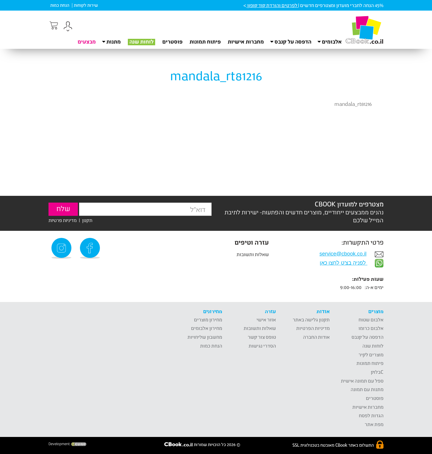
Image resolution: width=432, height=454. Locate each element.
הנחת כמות (59, 5)
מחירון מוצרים (208, 319)
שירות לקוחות (86, 5)
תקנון (87, 220)
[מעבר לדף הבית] (364, 30)
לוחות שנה (141, 41)
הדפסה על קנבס (367, 337)
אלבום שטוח (371, 319)
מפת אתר (374, 424)
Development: (59, 444)
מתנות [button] (113, 41)
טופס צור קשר (262, 337)
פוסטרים (172, 41)
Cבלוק (377, 372)
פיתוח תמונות (205, 41)
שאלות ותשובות (253, 254)
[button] (68, 27)
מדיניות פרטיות (62, 220)
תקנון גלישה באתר (311, 319)
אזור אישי (266, 319)
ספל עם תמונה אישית (362, 381)
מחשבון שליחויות (204, 337)
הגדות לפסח (371, 415)
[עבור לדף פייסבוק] (91, 248)
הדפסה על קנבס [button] (292, 41)
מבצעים (87, 41)
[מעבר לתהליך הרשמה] (53, 25)
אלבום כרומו (371, 328)
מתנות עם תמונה (367, 389)
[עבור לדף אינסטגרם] (62, 248)
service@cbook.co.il (342, 254)
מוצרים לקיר (371, 354)
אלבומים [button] (332, 41)
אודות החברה (316, 337)
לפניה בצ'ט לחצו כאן (343, 263)
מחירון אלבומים (206, 328)
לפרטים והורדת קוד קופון (272, 5)
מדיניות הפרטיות (313, 328)
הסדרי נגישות (262, 346)
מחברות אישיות (246, 41)
